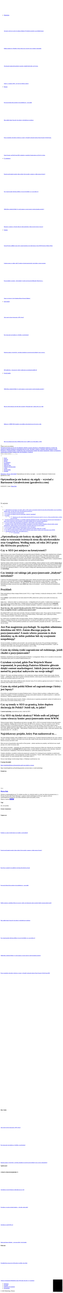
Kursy (5, 458)
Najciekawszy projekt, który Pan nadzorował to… (17, 531)
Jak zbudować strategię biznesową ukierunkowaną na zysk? (29, 448)
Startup (6, 230)
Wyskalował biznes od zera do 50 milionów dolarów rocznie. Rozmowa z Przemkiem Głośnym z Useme (28, 447)
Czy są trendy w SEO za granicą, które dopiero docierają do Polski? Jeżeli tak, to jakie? (25, 528)
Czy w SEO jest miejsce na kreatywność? (14, 512)
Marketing (6, 15)
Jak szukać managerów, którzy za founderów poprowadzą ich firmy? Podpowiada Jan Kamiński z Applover (31, 451)
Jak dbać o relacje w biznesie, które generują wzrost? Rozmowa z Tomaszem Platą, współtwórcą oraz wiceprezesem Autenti (29, 449)
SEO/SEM (7, 301)
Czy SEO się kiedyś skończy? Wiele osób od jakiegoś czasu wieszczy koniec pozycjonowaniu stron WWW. (30, 530)
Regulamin (7, 1288)
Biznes (5, 86)
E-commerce (7, 158)
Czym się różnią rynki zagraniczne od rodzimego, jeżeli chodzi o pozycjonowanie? (24, 522)
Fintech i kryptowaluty (10, 466)
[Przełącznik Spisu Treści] (2, 507)
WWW (12, 799)
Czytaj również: (16, 532)
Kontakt (6, 471)
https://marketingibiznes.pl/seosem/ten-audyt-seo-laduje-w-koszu (17, 765)
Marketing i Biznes (5, 474)
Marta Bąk (14, 486)
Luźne (5, 468)
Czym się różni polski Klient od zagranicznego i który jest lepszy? (20, 527)
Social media (7, 373)
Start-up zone (7, 465)
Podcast (6, 459)
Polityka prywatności (9, 1286)
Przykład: (7, 515)
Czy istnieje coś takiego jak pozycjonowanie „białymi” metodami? (20, 514)
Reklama (6, 1283)
